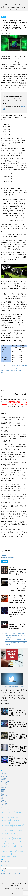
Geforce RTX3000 (18, 830)
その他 (3, 789)
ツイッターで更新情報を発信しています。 (13, 686)
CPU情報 (3, 778)
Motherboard (4, 794)
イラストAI (4, 775)
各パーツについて (5, 790)
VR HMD (3, 856)
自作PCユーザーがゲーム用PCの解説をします (14, 888)
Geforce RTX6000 (5, 835)
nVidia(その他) (5, 851)
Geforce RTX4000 (5, 833)
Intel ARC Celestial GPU (7, 843)
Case (2, 800)
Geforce (12, 557)
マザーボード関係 (5, 781)
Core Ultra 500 (5, 828)
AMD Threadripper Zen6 (18, 825)
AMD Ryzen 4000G (6, 815)
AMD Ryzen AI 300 (15, 820)
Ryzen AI (14, 854)
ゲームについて (5, 786)
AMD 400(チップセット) (18, 809)
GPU (2, 792)
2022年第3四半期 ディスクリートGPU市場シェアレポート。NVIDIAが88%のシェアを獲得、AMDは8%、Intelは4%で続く (18, 612)
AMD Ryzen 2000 (18, 812)
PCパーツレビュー (6, 772)
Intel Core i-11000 (20, 846)
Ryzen (3, 854)
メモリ (3, 797)
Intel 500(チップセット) (6, 838)
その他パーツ (4, 801)
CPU (2, 793)
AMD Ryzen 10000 (6, 820)
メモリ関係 (4, 783)
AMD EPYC (4, 812)
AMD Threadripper (14, 822)
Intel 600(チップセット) (18, 838)
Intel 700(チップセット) (6, 841)
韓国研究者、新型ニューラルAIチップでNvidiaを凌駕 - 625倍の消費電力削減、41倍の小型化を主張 (16, 635)
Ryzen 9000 (8, 854)
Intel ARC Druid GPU (17, 843)
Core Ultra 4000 (12, 828)
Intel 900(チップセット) (18, 841)
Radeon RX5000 (12, 851)
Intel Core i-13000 (5, 848)
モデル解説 (4, 803)
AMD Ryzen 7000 (14, 817)
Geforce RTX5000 (6, 557)
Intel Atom (4, 846)
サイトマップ (5, 861)
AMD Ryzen (10, 812)
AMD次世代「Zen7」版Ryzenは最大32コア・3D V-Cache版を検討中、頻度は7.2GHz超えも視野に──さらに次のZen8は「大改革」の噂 (18, 761)
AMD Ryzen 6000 (5, 817)
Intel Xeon (22, 848)
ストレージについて (6, 784)
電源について (4, 787)
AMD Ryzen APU (5, 822)
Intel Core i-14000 (14, 848)
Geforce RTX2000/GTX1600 (7, 830)
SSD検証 (3, 773)
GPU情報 (4, 555)
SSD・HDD (4, 796)
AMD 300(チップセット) (7, 809)
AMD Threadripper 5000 (7, 825)
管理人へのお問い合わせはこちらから (12, 873)
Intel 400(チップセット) (16, 835)
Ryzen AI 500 (20, 854)
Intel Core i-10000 (11, 846)
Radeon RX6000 (21, 851)
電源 (2, 799)
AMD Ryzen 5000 (15, 815)
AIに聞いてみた (5, 776)
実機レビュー (4, 804)
